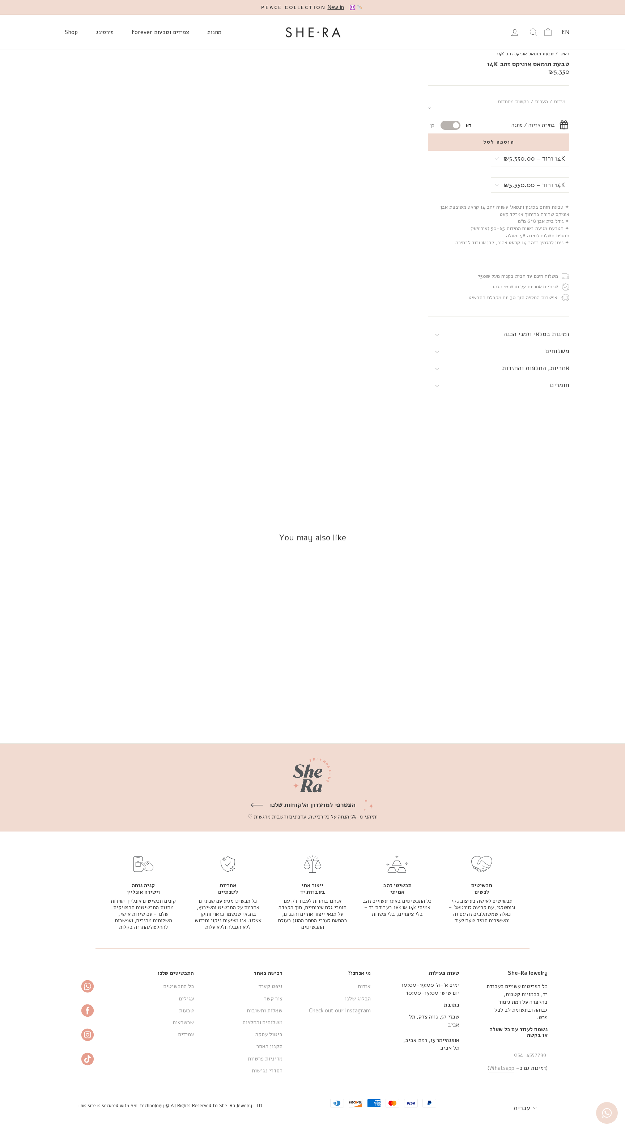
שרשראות (183, 1022)
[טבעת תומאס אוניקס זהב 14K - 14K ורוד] (498, 711)
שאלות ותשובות (264, 1010)
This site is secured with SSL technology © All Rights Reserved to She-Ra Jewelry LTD (169, 1105)
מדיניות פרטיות (265, 1058)
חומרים (559, 385)
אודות (364, 986)
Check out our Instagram (340, 1010)
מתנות (214, 32)
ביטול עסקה (268, 1034)
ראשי (564, 54)
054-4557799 (530, 1054)
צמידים (186, 1034)
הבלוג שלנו (358, 998)
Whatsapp (501, 1068)
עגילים (186, 998)
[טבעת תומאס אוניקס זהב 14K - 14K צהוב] (517, 711)
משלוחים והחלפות (262, 1022)
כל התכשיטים (178, 986)
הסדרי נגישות (267, 1070)
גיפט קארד (270, 986)
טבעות (186, 1010)
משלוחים (557, 351)
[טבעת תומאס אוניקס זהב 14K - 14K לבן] (508, 711)
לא (468, 125)
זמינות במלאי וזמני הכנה (536, 334)
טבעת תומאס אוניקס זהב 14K (525, 54)
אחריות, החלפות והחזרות (535, 368)
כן (432, 125)
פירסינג (105, 32)
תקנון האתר (269, 1046)
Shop (71, 32)
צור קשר (273, 998)
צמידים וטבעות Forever (160, 32)
